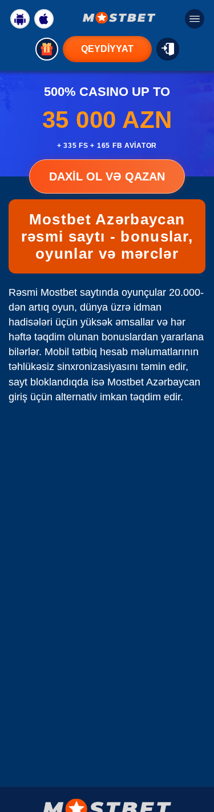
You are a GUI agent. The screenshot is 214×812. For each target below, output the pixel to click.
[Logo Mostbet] (119, 18)
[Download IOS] (44, 19)
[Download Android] (20, 19)
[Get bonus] (47, 49)
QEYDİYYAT (107, 49)
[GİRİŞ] (167, 49)
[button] (194, 769)
